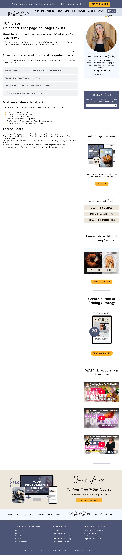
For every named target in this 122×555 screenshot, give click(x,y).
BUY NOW (102, 184)
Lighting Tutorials (60, 533)
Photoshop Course (92, 536)
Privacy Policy (52, 551)
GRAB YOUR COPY (102, 353)
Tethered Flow (90, 533)
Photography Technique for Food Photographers (30, 121)
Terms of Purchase (66, 551)
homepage (35, 34)
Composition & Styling (17, 112)
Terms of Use (30, 551)
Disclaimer (41, 551)
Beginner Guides (101, 208)
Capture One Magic (92, 539)
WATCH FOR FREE (101, 282)
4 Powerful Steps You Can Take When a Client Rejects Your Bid (34, 145)
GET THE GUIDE (99, 4)
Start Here (28, 515)
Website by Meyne (89, 551)
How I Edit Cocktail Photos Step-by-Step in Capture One (30, 134)
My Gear (56, 530)
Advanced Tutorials (102, 220)
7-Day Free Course (61, 541)
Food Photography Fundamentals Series (26, 123)
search (51, 34)
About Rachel (55, 515)
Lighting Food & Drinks (18, 117)
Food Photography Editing (19, 114)
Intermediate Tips (101, 214)
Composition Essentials (94, 530)
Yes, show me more (89, 500)
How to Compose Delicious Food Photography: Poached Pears (33, 147)
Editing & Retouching (62, 539)
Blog (10, 515)
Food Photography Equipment (21, 119)
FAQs (18, 515)
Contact (41, 515)
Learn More (102, 75)
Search (73, 51)
